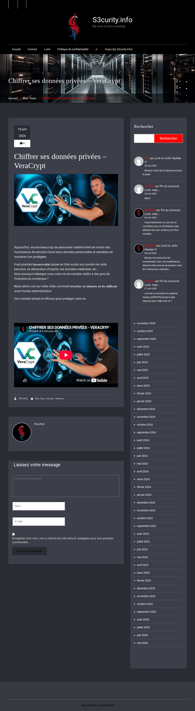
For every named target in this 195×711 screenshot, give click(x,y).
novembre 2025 (146, 323)
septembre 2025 (146, 338)
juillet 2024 (143, 448)
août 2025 (143, 346)
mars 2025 (143, 385)
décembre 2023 (146, 502)
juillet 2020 (143, 627)
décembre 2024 (146, 409)
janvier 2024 (144, 494)
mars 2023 (143, 572)
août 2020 (143, 619)
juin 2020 (142, 635)
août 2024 (143, 440)
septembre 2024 (146, 432)
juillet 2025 (143, 354)
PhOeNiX (23, 398)
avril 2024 (143, 471)
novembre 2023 (146, 510)
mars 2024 (143, 479)
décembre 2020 (146, 588)
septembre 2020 (146, 611)
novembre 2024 (146, 416)
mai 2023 (142, 557)
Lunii (47, 49)
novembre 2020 (146, 596)
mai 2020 (142, 642)
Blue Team (29, 98)
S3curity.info (89, 705)
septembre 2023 (146, 525)
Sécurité (50, 398)
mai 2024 (142, 463)
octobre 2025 (145, 331)
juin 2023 (142, 549)
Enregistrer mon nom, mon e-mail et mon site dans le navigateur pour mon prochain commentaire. (62, 540)
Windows (59, 398)
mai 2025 (142, 370)
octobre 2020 (145, 603)
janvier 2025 (144, 401)
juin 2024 (142, 455)
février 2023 (144, 580)
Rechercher (143, 126)
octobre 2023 (145, 518)
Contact (32, 49)
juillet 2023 (143, 541)
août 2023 (143, 533)
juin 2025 (142, 362)
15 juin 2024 (22, 132)
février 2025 (144, 393)
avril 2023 (143, 564)
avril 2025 (143, 377)
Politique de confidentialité (72, 49)
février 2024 (144, 487)
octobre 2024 (145, 424)
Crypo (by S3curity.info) (119, 49)
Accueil (16, 49)
